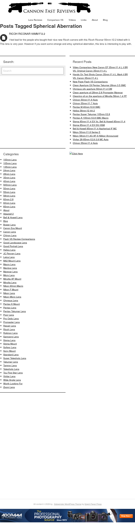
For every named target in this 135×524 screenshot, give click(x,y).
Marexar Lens (10, 271)
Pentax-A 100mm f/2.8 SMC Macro (90, 117)
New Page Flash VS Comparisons (90, 81)
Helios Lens (9, 249)
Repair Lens (9, 325)
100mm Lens (10, 159)
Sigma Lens (9, 340)
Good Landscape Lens (15, 242)
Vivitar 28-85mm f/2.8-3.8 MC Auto (90, 139)
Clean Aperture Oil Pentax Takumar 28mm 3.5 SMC (99, 85)
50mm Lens (9, 188)
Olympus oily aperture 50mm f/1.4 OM (92, 88)
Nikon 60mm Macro (13, 285)
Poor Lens (8, 314)
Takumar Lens (10, 361)
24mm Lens (9, 170)
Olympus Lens (10, 300)
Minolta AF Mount (12, 278)
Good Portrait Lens (13, 246)
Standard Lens (11, 354)
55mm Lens (9, 192)
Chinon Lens (9, 235)
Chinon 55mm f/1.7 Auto (85, 103)
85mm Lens (9, 206)
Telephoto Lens (11, 369)
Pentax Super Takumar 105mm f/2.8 (91, 114)
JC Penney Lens (11, 253)
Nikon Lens (9, 293)
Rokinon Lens (10, 333)
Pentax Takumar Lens (14, 311)
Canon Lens (9, 231)
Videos (72, 19)
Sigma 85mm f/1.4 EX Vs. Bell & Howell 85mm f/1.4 (99, 121)
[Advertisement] (10, 445)
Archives (3, 37)
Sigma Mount (10, 343)
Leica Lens (9, 257)
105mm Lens (10, 163)
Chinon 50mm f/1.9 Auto (85, 99)
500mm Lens (10, 184)
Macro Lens (9, 264)
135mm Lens (10, 166)
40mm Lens (9, 181)
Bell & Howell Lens (13, 217)
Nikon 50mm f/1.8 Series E (86, 132)
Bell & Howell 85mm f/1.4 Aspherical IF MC (95, 128)
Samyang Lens (11, 336)
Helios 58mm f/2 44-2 (84, 110)
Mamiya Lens (10, 267)
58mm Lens (9, 195)
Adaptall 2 (8, 213)
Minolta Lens (9, 282)
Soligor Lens (9, 347)
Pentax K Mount (11, 304)
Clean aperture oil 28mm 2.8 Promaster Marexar (98, 92)
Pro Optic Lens (11, 318)
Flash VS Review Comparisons (19, 239)
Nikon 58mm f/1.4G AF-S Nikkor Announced (95, 135)
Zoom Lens (9, 387)
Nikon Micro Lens (12, 296)
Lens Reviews (35, 19)
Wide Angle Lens (12, 379)
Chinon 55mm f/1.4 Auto (85, 143)
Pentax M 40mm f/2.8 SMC (86, 106)
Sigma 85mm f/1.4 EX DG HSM (89, 125)
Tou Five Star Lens (13, 372)
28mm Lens (9, 173)
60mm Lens (9, 202)
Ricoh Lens (9, 329)
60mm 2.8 (8, 199)
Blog (105, 19)
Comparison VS (55, 19)
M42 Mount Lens (12, 260)
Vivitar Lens (9, 376)
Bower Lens (9, 224)
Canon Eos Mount (12, 228)
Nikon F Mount (10, 289)
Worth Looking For (13, 383)
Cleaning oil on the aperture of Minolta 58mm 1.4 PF (100, 96)
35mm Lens (9, 177)
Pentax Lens (9, 307)
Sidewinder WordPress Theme (67, 504)
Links (83, 19)
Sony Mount (9, 350)
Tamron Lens (10, 365)
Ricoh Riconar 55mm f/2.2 (27, 34)
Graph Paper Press (93, 504)
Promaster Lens (11, 322)
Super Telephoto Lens (14, 358)
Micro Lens (9, 275)
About (95, 19)
